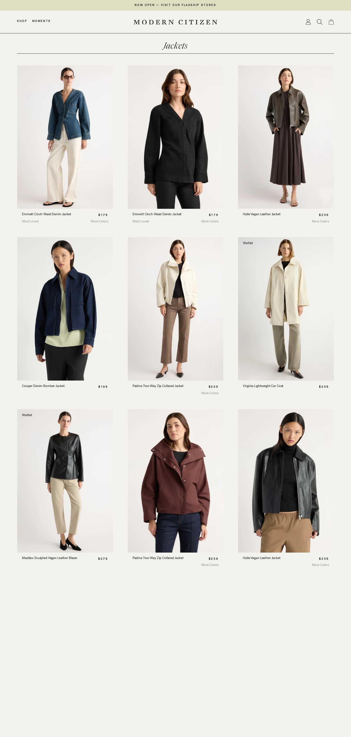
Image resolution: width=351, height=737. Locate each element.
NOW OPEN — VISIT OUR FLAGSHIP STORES (175, 5)
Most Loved (30, 221)
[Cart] (331, 22)
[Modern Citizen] (175, 22)
